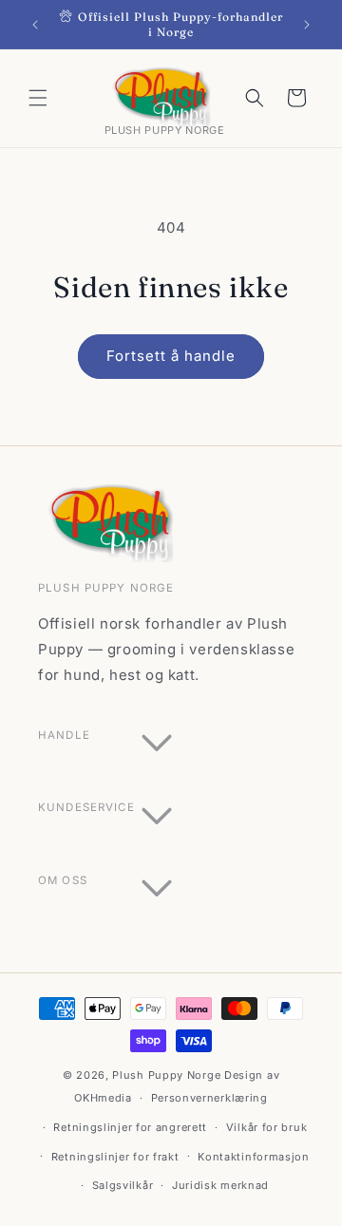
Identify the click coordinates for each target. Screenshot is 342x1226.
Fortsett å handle (171, 356)
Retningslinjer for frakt (115, 1156)
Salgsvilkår (123, 1185)
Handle (64, 735)
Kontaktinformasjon (254, 1156)
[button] (38, 98)
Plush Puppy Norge (166, 1075)
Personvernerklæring (209, 1097)
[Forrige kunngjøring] (35, 25)
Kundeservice (86, 807)
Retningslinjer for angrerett (130, 1127)
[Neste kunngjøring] (307, 25)
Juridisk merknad (220, 1185)
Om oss (62, 880)
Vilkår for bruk (267, 1127)
